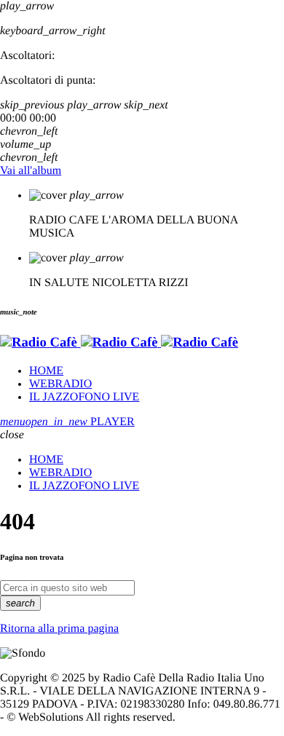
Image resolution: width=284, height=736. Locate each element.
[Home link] (119, 342)
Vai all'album (30, 171)
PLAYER (80, 422)
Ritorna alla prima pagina (59, 628)
